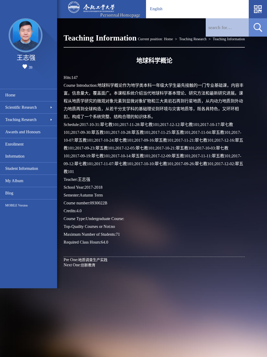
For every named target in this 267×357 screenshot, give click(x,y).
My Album (14, 181)
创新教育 (79, 265)
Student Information (21, 168)
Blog (9, 193)
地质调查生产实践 (85, 259)
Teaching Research (21, 119)
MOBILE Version (16, 205)
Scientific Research (21, 107)
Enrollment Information (15, 150)
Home (10, 95)
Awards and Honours (22, 132)
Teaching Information (229, 39)
